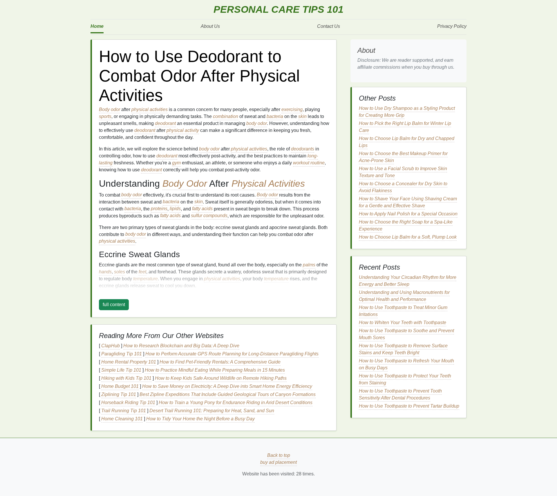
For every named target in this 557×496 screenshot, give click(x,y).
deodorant (165, 123)
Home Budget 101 (120, 386)
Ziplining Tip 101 (118, 394)
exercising (292, 109)
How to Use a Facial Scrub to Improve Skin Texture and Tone (403, 172)
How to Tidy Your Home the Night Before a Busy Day (200, 418)
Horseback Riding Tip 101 (128, 402)
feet (142, 271)
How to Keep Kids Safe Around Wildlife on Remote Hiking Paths (221, 378)
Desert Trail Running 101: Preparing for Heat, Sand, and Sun (211, 410)
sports (105, 116)
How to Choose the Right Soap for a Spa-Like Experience (406, 225)
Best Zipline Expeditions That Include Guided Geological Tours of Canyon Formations (228, 394)
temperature (145, 278)
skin (302, 116)
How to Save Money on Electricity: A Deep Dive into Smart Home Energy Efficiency (227, 386)
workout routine (309, 162)
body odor (256, 123)
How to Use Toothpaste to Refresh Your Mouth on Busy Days (406, 364)
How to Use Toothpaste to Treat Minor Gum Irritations (403, 311)
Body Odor (184, 183)
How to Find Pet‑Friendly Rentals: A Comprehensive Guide (220, 361)
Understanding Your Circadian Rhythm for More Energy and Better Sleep (407, 281)
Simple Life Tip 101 (121, 370)
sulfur (196, 215)
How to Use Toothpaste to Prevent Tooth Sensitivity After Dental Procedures (400, 394)
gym (176, 162)
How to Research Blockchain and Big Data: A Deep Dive (181, 345)
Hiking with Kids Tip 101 (126, 378)
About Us (210, 26)
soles (119, 271)
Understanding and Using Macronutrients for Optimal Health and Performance (404, 296)
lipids (175, 208)
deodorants (302, 148)
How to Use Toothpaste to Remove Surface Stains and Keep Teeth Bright (403, 349)
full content (114, 304)
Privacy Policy (451, 26)
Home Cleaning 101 (122, 418)
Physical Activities (268, 183)
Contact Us (328, 26)
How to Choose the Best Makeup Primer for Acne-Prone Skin (403, 157)
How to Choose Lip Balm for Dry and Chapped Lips (406, 142)
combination (225, 116)
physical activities (149, 109)
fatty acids (202, 208)
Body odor (109, 109)
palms (309, 264)
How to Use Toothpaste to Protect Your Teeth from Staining (405, 379)
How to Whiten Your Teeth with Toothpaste (402, 322)
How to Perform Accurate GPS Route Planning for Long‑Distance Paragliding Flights (232, 353)
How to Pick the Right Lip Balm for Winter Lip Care (405, 127)
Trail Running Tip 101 (123, 410)
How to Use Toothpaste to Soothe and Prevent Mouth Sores (406, 334)
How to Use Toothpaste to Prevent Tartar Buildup (409, 406)
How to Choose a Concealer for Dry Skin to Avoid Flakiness (403, 187)
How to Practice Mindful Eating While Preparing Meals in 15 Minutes (215, 370)
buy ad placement (278, 462)
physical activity (183, 130)
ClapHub (110, 345)
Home (97, 26)
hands (105, 271)
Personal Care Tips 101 (278, 9)
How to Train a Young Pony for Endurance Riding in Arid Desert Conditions (235, 402)
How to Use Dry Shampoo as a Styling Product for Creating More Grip (407, 112)
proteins (159, 208)
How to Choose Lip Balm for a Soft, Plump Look (408, 237)
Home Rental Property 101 (128, 361)
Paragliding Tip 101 (121, 353)
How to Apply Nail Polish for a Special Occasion (408, 213)
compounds (215, 215)
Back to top (278, 455)
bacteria (275, 116)
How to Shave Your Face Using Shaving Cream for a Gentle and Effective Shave (408, 202)
